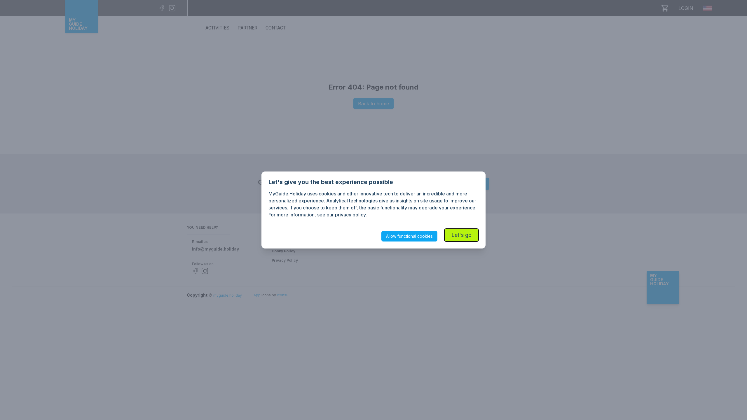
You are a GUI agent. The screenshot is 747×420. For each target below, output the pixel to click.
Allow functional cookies (409, 236)
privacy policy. (351, 215)
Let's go (461, 235)
